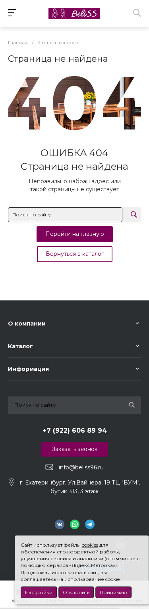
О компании (27, 323)
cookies (90, 545)
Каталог (20, 346)
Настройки (38, 592)
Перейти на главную (74, 233)
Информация (28, 369)
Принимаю (113, 592)
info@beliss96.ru (81, 467)
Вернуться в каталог (75, 253)
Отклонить (76, 592)
